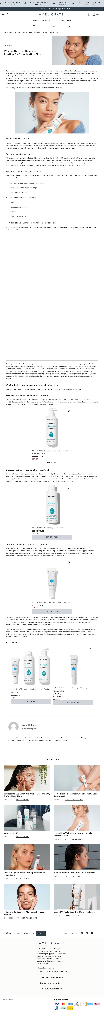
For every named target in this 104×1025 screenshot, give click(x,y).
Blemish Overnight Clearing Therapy (19, 625)
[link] (88, 14)
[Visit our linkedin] (91, 933)
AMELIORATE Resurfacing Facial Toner (48, 528)
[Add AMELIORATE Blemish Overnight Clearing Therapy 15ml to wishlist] (90, 648)
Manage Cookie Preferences (46, 968)
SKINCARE (8, 46)
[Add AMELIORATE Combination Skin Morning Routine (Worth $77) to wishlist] (47, 649)
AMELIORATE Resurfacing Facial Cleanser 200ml (51, 451)
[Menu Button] (2, 14)
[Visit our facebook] (82, 933)
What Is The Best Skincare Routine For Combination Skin (40, 32)
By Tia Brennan (22, 800)
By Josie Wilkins (23, 879)
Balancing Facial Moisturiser (77, 548)
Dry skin (54, 26)
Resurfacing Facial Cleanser (54, 402)
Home (4, 32)
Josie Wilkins (28, 725)
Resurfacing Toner (39, 476)
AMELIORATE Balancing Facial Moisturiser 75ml (51, 602)
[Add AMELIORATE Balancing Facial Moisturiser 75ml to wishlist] (68, 562)
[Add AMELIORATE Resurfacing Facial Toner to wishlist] (68, 487)
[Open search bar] (7, 14)
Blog (10, 32)
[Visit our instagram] (86, 933)
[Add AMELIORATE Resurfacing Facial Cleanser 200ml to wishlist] (68, 411)
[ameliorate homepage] (52, 14)
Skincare (36, 26)
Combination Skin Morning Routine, (79, 617)
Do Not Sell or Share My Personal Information (52, 971)
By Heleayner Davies (74, 800)
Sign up (40, 933)
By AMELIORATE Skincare (26, 918)
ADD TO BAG (52, 463)
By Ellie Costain (72, 916)
